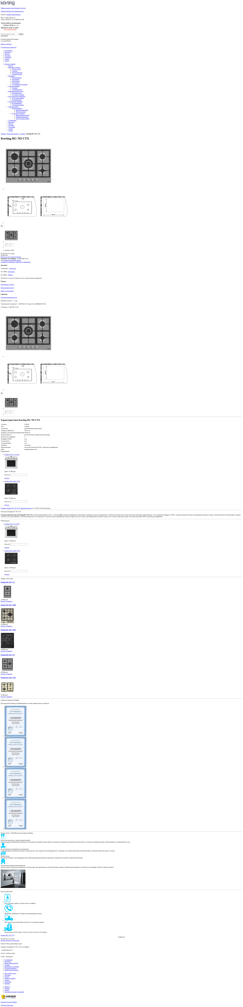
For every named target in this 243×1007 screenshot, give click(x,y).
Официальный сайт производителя (12, 11)
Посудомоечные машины (17, 96)
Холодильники (13, 107)
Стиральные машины (15, 101)
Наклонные (16, 81)
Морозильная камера (22, 115)
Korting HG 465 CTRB (8, 605)
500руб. (10, 275)
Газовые (14, 71)
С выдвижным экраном (19, 84)
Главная (3, 134)
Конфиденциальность (12, 970)
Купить (7, 478)
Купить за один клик (7, 257)
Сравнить (9, 601)
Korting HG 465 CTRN (8, 630)
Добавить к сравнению (23, 262)
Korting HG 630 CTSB (8, 677)
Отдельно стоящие (18, 95)
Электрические (17, 74)
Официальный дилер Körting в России (13, 8)
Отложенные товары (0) (8, 47)
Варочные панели (14, 67)
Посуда (10, 66)
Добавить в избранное (8, 262)
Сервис (7, 59)
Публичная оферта (11, 968)
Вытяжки (11, 76)
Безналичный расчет (7, 288)
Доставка (8, 56)
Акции (7, 61)
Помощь (7, 983)
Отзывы (7, 965)
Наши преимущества (11, 963)
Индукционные (17, 72)
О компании (9, 50)
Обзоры (7, 988)
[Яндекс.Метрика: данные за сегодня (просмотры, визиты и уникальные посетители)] (7, 1005)
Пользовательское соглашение (14, 992)
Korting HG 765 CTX (13, 508)
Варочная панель (26, 508)
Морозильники (21, 112)
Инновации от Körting (12, 966)
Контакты (8, 52)
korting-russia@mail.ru (14, 14)
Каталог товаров (10, 64)
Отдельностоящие (18, 98)
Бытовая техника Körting (9, 1002)
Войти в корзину (6, 44)
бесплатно (12, 268)
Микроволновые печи (16, 91)
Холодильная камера (22, 118)
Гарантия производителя (9, 297)
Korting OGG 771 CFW (12, 454)
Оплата (7, 54)
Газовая (3, 508)
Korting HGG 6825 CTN (12, 481)
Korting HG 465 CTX (8, 655)
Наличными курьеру (7, 284)
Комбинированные (22, 110)
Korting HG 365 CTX (8, 582)
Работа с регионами (7, 291)
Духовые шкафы (14, 86)
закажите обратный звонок (12, 260)
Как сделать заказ (10, 973)
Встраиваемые (17, 78)
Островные (15, 83)
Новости (7, 987)
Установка (8, 57)
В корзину (18, 257)
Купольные (15, 79)
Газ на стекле (16, 69)
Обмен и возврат (10, 978)
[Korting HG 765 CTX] (28, 189)
